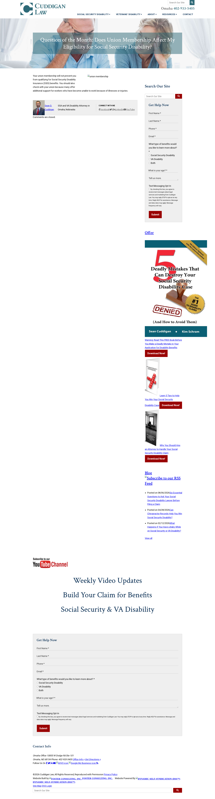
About (152, 14)
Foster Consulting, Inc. (97, 778)
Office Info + (78, 759)
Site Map (37, 786)
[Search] (192, 2)
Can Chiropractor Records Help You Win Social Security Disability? (164, 514)
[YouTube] (54, 763)
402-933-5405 (184, 8)
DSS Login (47, 786)
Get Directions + (93, 759)
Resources (169, 14)
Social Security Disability (93, 14)
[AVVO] (62, 763)
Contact (188, 14)
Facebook (105, 109)
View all (148, 538)
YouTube (130, 109)
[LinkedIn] (52, 763)
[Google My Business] (82, 763)
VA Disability (156, 159)
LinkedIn (119, 109)
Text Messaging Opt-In (160, 186)
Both (152, 163)
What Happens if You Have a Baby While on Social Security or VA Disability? (164, 527)
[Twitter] (49, 763)
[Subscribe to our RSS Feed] (163, 483)
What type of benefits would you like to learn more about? (163, 148)
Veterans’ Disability (128, 14)
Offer (149, 232)
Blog (148, 472)
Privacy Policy (110, 774)
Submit (155, 214)
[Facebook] (47, 763)
